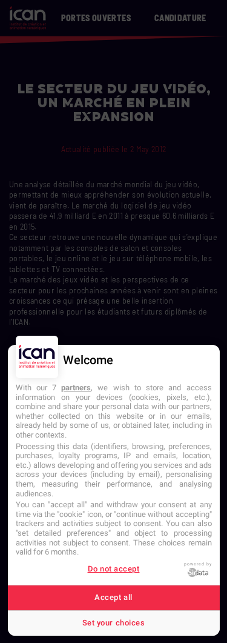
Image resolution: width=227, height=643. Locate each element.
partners (76, 387)
